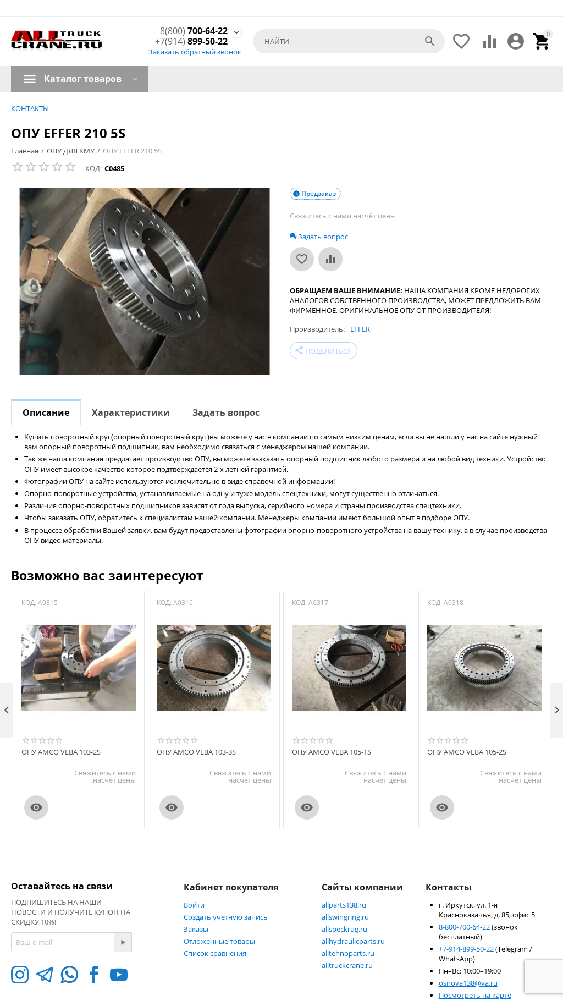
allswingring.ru (345, 917)
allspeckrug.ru (344, 929)
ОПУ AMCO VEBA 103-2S (61, 752)
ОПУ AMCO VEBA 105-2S (466, 752)
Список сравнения (215, 953)
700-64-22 (194, 31)
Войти (194, 905)
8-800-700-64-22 (465, 927)
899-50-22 (191, 41)
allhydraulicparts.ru (353, 941)
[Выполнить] (122, 942)
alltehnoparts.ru (348, 953)
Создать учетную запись (226, 917)
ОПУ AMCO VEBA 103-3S (196, 752)
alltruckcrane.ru (347, 965)
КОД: (93, 168)
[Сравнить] (330, 259)
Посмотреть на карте (475, 995)
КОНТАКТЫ (30, 108)
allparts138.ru (344, 905)
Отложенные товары (219, 941)
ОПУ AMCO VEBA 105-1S (331, 752)
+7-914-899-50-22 (467, 949)
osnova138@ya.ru (468, 983)
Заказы (196, 929)
